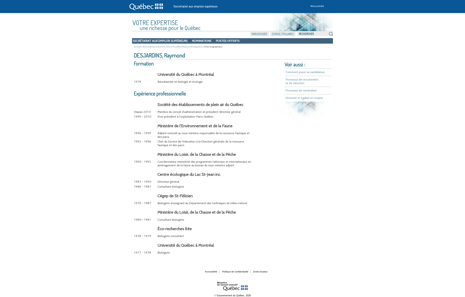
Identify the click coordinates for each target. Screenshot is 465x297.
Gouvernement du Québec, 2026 (234, 295)
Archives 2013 (164, 46)
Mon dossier (259, 34)
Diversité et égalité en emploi (304, 98)
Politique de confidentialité (235, 272)
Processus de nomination (301, 90)
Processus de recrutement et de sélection (302, 81)
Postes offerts (228, 41)
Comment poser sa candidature (305, 72)
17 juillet (176, 46)
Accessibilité (211, 272)
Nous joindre (317, 6)
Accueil (137, 46)
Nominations (201, 41)
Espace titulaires (283, 34)
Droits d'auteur (260, 272)
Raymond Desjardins (192, 46)
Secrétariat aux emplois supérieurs (195, 6)
